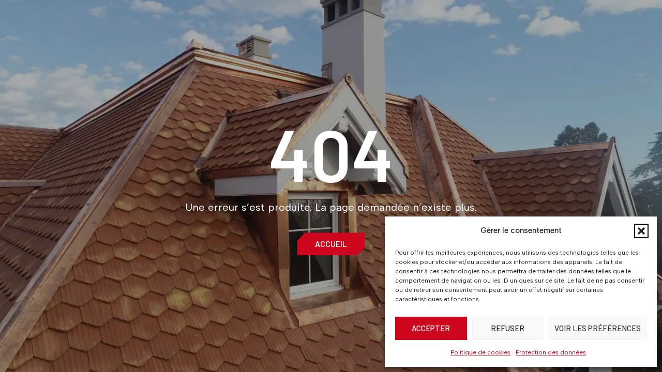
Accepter (431, 328)
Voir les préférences (597, 328)
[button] (641, 231)
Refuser (507, 328)
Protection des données (551, 352)
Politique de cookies (480, 352)
